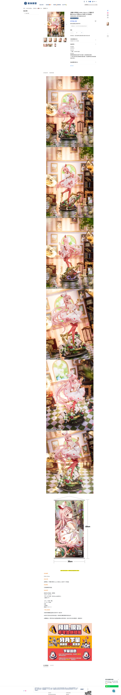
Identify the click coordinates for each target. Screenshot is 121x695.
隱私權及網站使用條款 (52, 694)
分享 (72, 65)
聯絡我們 (67, 694)
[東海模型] (30, 3)
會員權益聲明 (68, 692)
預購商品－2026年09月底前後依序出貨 (79, 26)
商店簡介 (49, 692)
